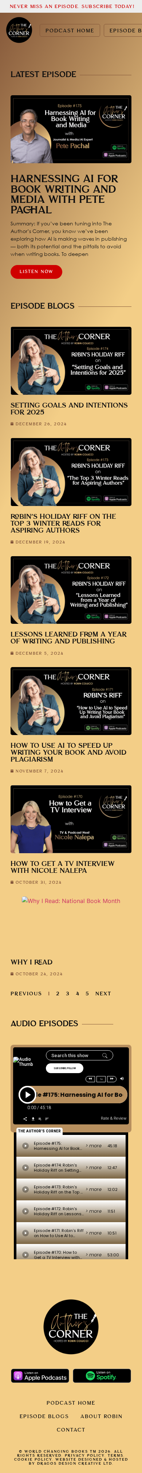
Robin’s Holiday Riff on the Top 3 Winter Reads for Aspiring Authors (63, 523)
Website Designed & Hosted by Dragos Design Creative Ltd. (78, 1461)
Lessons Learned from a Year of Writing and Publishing (69, 638)
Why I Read (31, 962)
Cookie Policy (33, 1459)
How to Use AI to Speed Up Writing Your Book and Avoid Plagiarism (68, 752)
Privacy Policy (84, 1455)
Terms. (116, 1455)
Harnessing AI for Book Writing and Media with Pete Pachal (64, 195)
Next (103, 993)
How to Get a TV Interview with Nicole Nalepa (63, 867)
